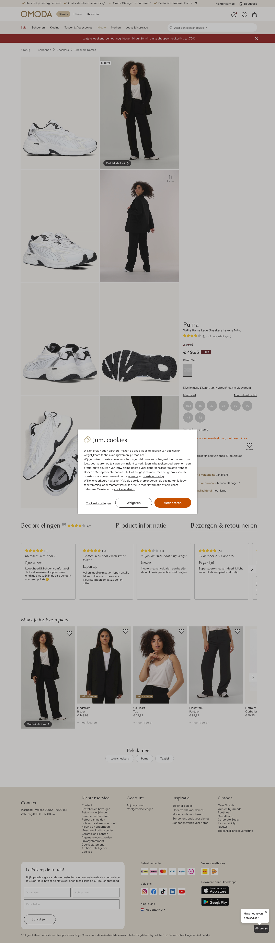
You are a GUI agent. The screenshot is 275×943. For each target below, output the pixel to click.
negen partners (109, 450)
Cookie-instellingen (98, 503)
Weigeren (134, 503)
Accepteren (173, 503)
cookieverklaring (153, 476)
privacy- (133, 476)
